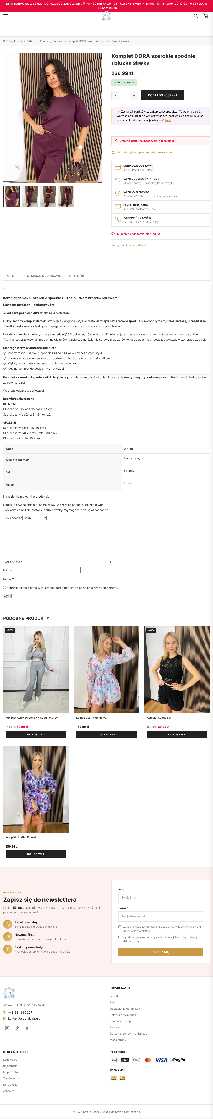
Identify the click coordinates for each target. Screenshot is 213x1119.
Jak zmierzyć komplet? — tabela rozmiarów (144, 152)
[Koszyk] (206, 16)
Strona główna (12, 41)
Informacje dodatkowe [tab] (41, 276)
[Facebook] (27, 1028)
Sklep (30, 41)
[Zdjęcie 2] (29, 196)
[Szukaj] (196, 16)
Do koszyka (36, 734)
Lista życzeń (11, 1084)
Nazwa (9, 570)
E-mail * (123, 908)
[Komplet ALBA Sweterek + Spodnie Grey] (36, 669)
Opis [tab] (10, 276)
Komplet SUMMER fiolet (21, 837)
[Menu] (7, 16)
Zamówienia (11, 1078)
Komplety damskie (51, 41)
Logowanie (10, 1059)
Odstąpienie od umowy (125, 1008)
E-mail (8, 579)
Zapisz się (160, 952)
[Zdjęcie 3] (48, 196)
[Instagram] (7, 1028)
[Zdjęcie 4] (66, 196)
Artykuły (8, 1090)
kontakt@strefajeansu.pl (24, 1018)
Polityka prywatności (123, 1014)
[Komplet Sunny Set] (177, 669)
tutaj (168, 120)
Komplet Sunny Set (159, 717)
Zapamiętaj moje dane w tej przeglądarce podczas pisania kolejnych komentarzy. (62, 587)
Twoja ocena (12, 518)
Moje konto (10, 1072)
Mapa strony (118, 1039)
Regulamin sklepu (121, 1021)
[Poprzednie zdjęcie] (9, 130)
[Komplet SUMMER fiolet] (36, 789)
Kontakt (115, 996)
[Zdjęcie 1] (11, 196)
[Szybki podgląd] (65, 699)
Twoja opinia (12, 562)
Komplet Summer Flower (92, 717)
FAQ (112, 1002)
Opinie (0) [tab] (76, 276)
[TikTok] (17, 1028)
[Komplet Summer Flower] (106, 669)
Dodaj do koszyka (162, 95)
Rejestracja (10, 1066)
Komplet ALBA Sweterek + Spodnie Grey (32, 717)
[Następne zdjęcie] (95, 130)
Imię (121, 889)
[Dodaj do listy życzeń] (65, 708)
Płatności (115, 1027)
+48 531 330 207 (20, 1012)
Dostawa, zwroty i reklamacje (129, 1033)
